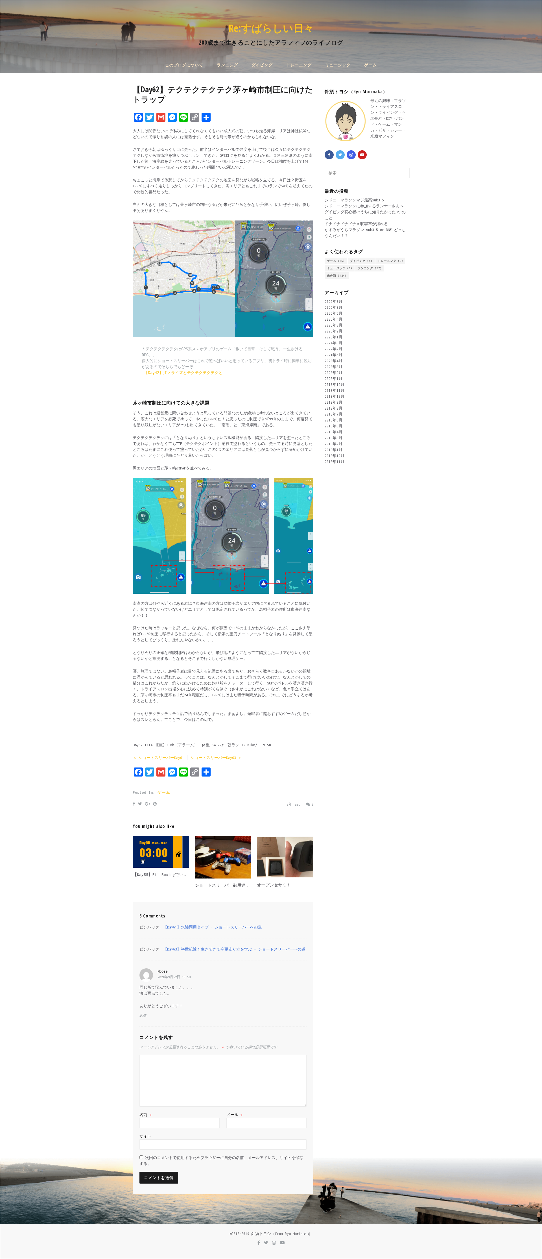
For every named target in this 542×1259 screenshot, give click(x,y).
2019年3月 (333, 438)
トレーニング (299, 65)
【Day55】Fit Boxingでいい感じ (164, 874)
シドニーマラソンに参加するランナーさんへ (364, 206)
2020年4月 (333, 361)
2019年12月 (334, 384)
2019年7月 (333, 414)
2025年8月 (333, 307)
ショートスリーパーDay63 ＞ (216, 758)
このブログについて (184, 65)
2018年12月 (334, 456)
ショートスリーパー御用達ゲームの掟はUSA (236, 885)
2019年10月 (334, 396)
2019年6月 (333, 420)
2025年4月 (333, 319)
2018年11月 (334, 462)
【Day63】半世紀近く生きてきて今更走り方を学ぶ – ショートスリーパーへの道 (234, 949)
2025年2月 (333, 331)
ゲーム (370, 65)
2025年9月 (333, 301)
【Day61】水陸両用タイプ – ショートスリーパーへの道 (212, 927)
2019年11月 (334, 390)
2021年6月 (333, 355)
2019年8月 (333, 408)
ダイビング (262, 65)
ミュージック (338, 65)
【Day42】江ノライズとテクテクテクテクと (184, 372)
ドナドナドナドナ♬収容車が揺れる (356, 224)
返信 (143, 1015)
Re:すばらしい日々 (271, 28)
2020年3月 (333, 367)
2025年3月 (333, 325)
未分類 (336, 275)
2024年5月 (333, 343)
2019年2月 (333, 444)
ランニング (227, 65)
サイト (145, 1136)
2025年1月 (333, 337)
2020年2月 (333, 373)
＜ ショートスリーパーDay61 (158, 758)
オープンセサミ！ (274, 885)
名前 (145, 1115)
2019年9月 (333, 402)
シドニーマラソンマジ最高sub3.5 (354, 200)
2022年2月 (333, 349)
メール (234, 1115)
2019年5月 (333, 426)
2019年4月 (333, 432)
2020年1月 (333, 379)
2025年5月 (333, 313)
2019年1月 (333, 450)
